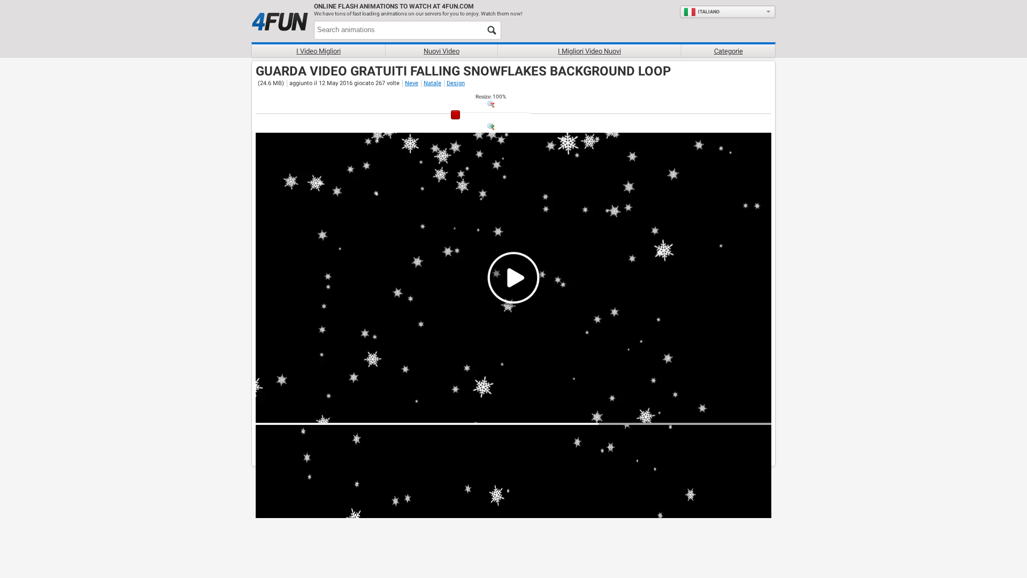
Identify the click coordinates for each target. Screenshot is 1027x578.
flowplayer (695, 414)
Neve (411, 83)
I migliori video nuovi (589, 51)
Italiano (708, 11)
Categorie (728, 51)
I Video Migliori (318, 51)
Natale (432, 83)
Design (456, 83)
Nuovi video (441, 51)
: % (491, 97)
